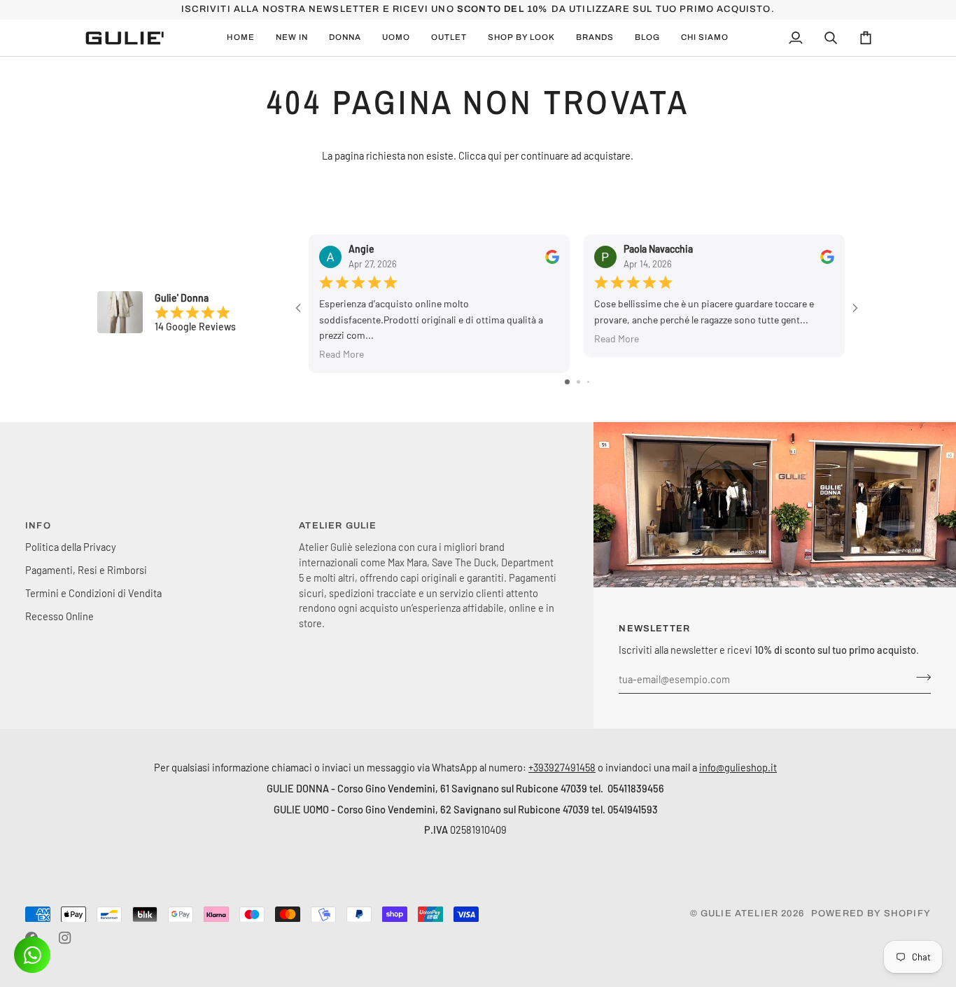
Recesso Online (59, 616)
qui (495, 155)
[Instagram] (65, 938)
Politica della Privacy (70, 546)
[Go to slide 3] (588, 382)
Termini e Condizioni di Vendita (93, 593)
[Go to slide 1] (567, 381)
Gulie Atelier (739, 913)
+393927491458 (562, 767)
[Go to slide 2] (578, 382)
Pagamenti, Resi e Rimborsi (86, 570)
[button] (291, 38)
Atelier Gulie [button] (338, 526)
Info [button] (38, 526)
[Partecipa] (919, 677)
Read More (341, 354)
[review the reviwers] (552, 257)
